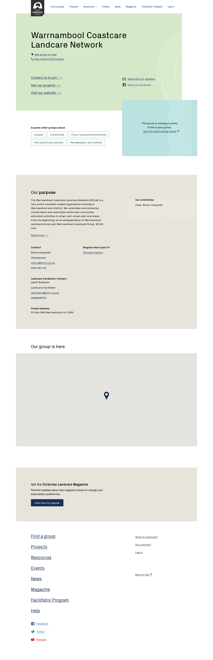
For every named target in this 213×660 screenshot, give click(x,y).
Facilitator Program (152, 6)
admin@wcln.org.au (43, 262)
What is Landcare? (146, 537)
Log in (171, 6)
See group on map (45, 54)
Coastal (38, 134)
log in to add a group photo (159, 131)
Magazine (131, 6)
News (118, 6)
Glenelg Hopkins (93, 252)
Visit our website (44, 92)
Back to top (142, 574)
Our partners (143, 544)
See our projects (43, 85)
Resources (89, 6)
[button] (106, 396)
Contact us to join (44, 77)
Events (105, 6)
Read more (38, 235)
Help (35, 610)
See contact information (49, 59)
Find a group (57, 6)
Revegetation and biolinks (86, 142)
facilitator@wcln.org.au (45, 292)
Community (57, 134)
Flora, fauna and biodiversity (89, 134)
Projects (73, 6)
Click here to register (47, 503)
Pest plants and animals (48, 142)
